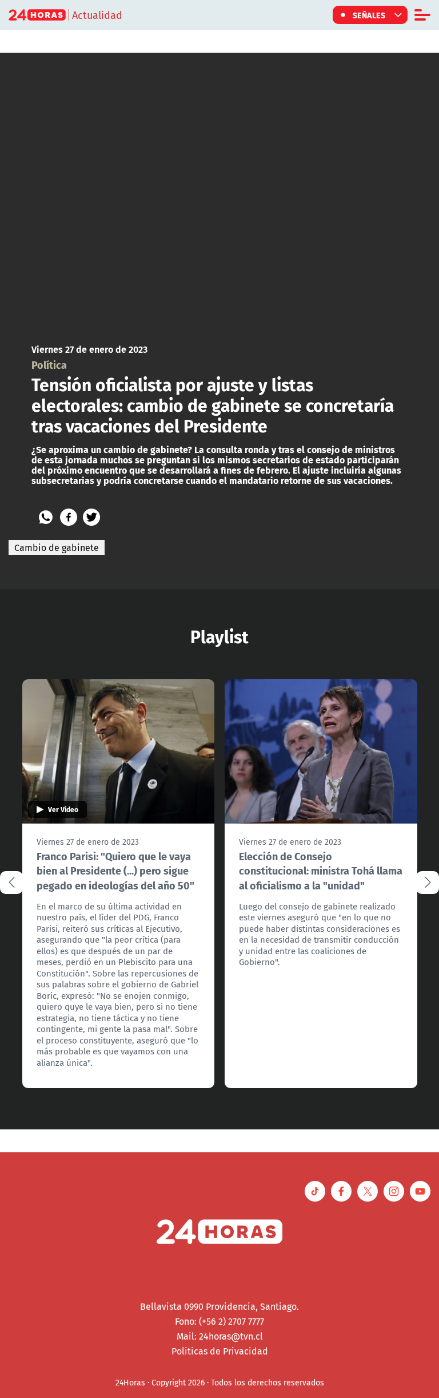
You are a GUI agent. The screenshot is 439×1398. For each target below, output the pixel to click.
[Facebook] (68, 517)
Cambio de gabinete (56, 547)
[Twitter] (91, 517)
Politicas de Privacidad (219, 1351)
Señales (369, 15)
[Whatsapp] (45, 517)
